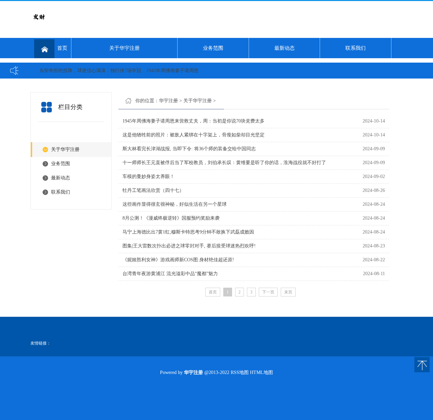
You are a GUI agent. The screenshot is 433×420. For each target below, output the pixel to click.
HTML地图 (261, 372)
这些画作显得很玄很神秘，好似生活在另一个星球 (174, 204)
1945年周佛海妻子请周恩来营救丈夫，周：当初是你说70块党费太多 (193, 121)
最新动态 (284, 48)
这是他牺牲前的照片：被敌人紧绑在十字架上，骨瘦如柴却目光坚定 (193, 134)
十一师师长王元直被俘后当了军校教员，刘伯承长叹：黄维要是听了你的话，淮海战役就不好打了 (224, 162)
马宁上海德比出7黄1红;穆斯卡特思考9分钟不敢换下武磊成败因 (188, 232)
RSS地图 (240, 372)
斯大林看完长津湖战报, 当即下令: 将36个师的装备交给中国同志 (189, 148)
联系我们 (355, 48)
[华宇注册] (38, 23)
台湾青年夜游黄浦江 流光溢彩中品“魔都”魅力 (170, 273)
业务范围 (213, 48)
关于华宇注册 (124, 48)
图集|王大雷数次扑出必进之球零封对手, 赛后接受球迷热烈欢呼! (189, 245)
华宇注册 (168, 100)
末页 (288, 292)
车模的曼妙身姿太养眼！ (148, 176)
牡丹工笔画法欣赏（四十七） (153, 190)
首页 (62, 48)
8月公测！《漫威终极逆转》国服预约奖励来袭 (171, 218)
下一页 (268, 292)
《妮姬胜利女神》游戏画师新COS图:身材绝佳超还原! (178, 259)
